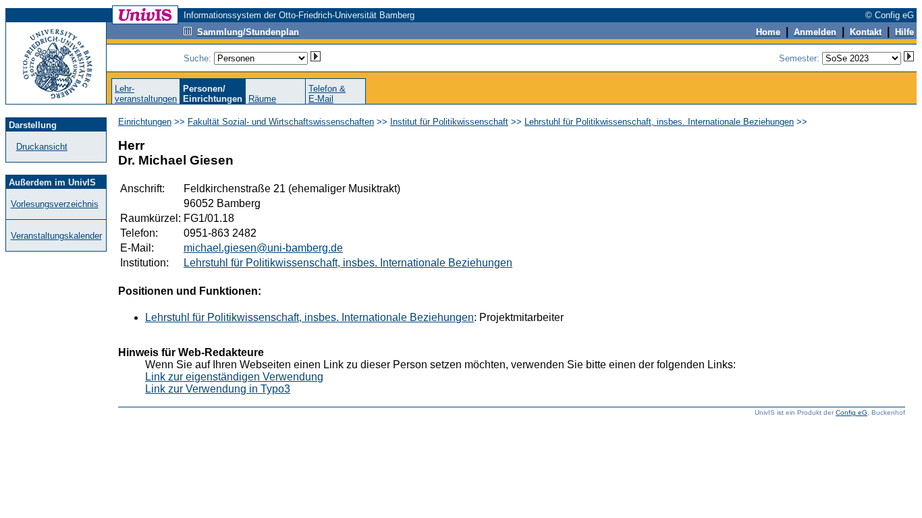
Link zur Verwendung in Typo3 (217, 389)
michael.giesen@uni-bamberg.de (263, 248)
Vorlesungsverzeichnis (55, 204)
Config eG (851, 412)
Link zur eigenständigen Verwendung (234, 376)
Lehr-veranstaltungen (146, 94)
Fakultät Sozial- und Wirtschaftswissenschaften (281, 122)
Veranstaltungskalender (56, 236)
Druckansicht (41, 147)
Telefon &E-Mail (327, 94)
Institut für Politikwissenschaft (449, 122)
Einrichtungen (144, 122)
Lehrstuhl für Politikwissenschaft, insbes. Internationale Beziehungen (659, 122)
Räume (262, 99)
